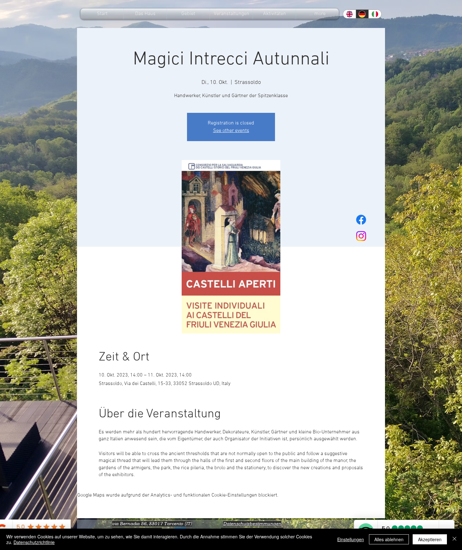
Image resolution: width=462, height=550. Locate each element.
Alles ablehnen (389, 539)
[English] (349, 14)
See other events (231, 131)
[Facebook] (361, 219)
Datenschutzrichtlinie (34, 542)
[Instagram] (361, 236)
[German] (362, 14)
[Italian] (374, 14)
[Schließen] (454, 539)
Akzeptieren (430, 539)
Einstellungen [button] (350, 539)
